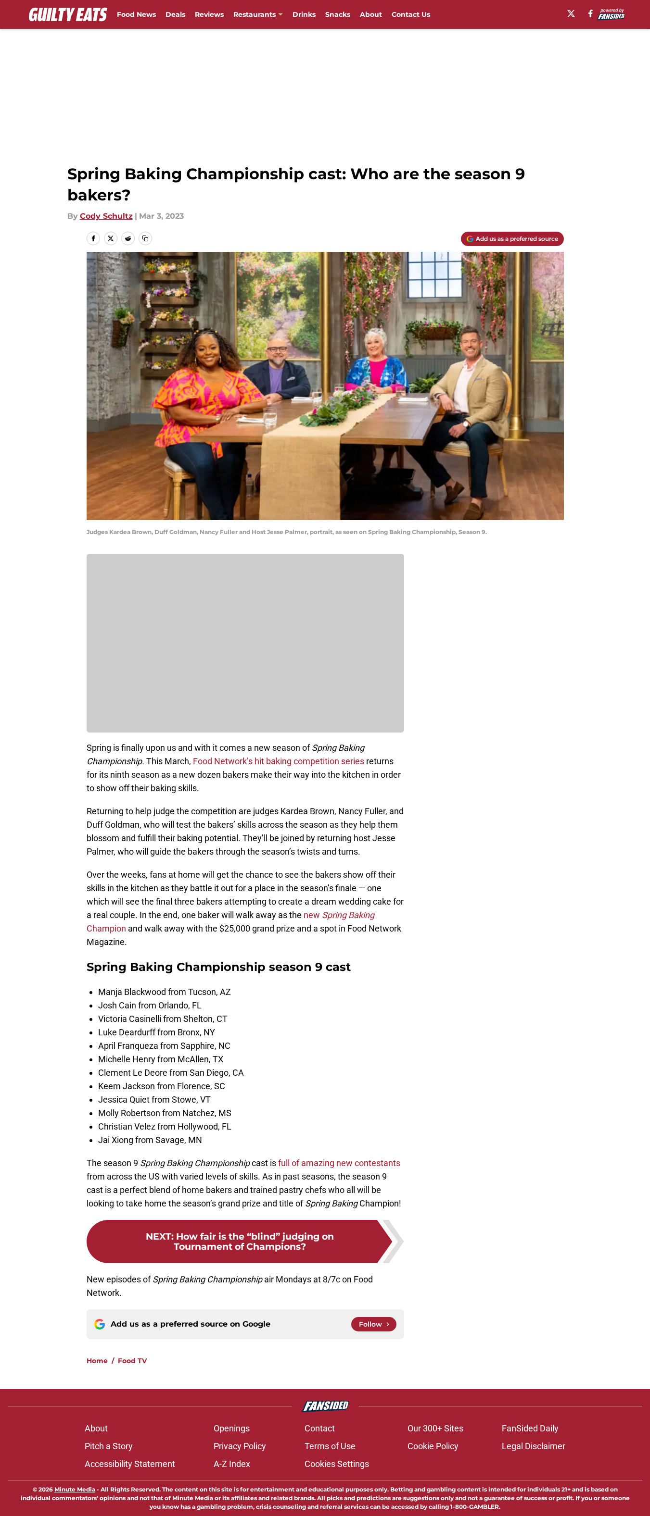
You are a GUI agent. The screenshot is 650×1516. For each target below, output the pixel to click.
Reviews (209, 14)
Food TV (132, 1360)
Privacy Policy (240, 1446)
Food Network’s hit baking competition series (278, 761)
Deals (175, 14)
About (371, 14)
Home (97, 1360)
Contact (320, 1428)
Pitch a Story (109, 1446)
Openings (232, 1428)
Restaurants (254, 14)
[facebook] (590, 13)
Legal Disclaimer (533, 1446)
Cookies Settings (337, 1464)
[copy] (145, 238)
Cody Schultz (106, 216)
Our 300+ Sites (435, 1428)
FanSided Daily (530, 1428)
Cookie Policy (433, 1446)
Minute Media (74, 1489)
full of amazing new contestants (339, 1163)
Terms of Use (330, 1446)
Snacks (337, 14)
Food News (136, 14)
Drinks (304, 14)
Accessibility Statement (130, 1464)
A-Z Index (232, 1464)
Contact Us (411, 14)
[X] (571, 13)
